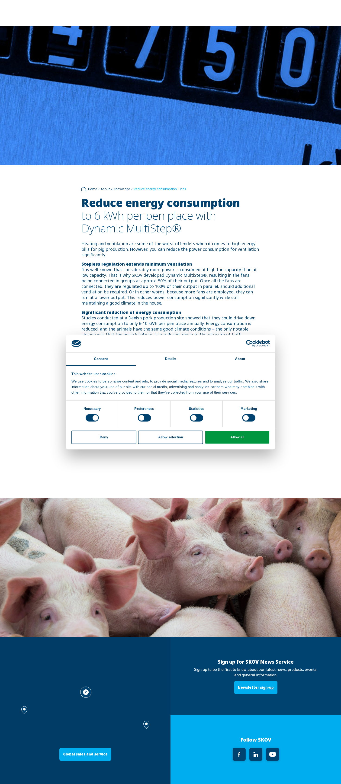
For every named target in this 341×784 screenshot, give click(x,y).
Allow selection (170, 437)
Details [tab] (170, 359)
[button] (146, 725)
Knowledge (121, 189)
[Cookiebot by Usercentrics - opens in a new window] (249, 343)
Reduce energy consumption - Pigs (160, 189)
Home (92, 189)
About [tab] (240, 359)
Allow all (237, 437)
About (105, 189)
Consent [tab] (101, 359)
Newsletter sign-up (256, 687)
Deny (104, 437)
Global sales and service (85, 754)
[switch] (144, 418)
